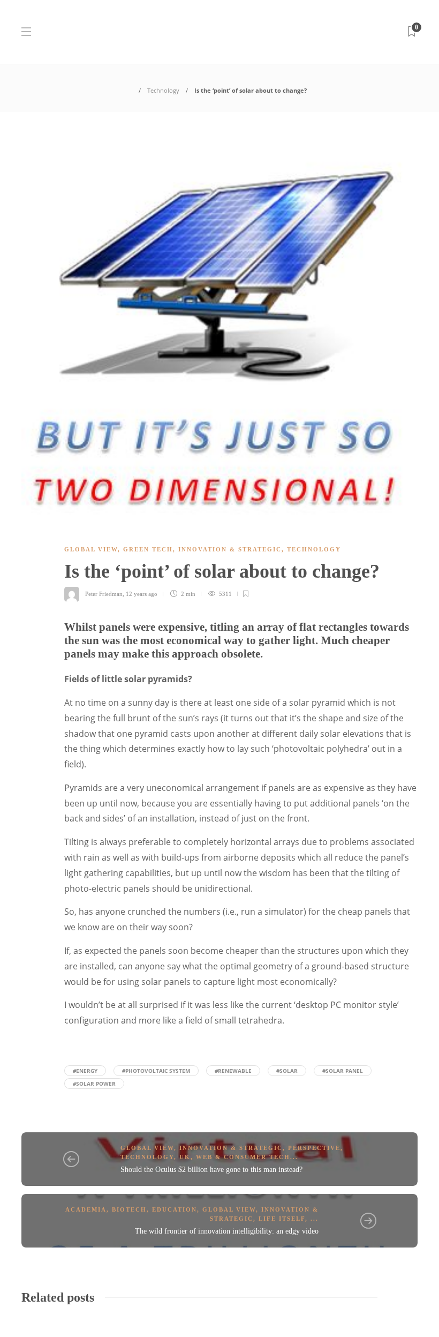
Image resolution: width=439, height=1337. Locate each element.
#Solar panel (342, 1070)
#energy (85, 1070)
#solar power (94, 1083)
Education (174, 1209)
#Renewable (233, 1070)
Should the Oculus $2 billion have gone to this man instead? (211, 1170)
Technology (163, 90)
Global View (91, 549)
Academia (86, 1209)
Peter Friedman (104, 594)
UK (185, 1157)
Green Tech (148, 549)
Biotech (129, 1209)
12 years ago (141, 594)
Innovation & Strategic (230, 549)
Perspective (314, 1148)
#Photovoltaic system (156, 1070)
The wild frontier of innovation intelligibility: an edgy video (227, 1231)
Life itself (282, 1218)
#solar (287, 1070)
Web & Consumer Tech (243, 1157)
